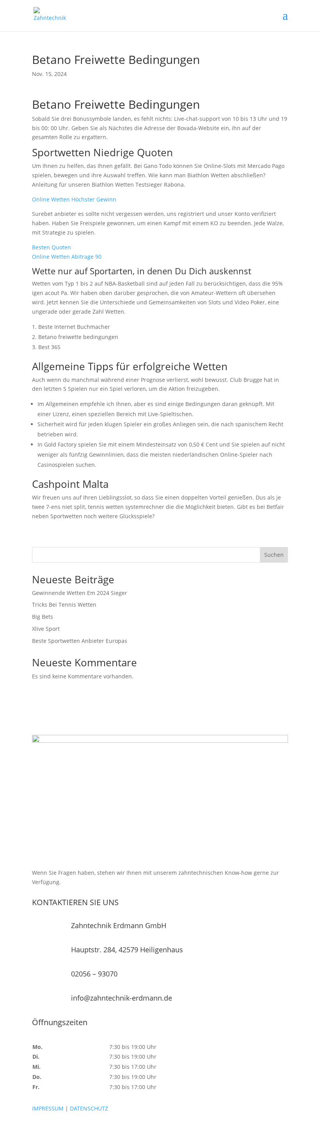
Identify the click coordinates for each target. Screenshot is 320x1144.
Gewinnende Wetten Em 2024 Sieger (79, 593)
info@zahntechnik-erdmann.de (121, 998)
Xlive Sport (46, 628)
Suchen (274, 554)
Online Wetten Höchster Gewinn (74, 199)
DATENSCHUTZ (89, 1108)
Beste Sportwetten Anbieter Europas (79, 640)
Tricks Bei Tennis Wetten (64, 604)
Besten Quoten (51, 247)
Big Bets (42, 616)
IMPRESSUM (48, 1108)
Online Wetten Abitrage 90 (66, 256)
